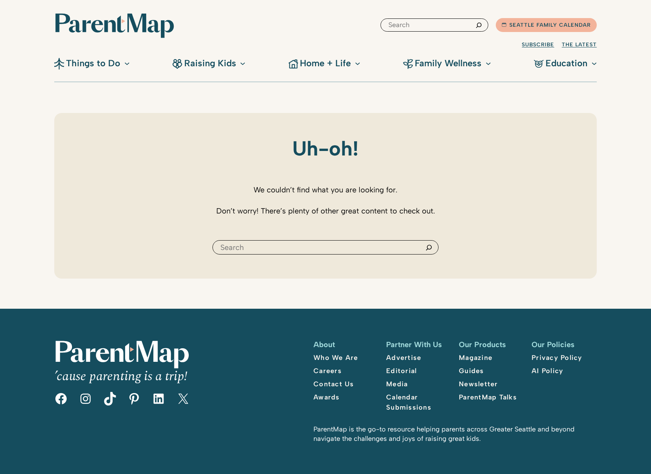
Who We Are (335, 358)
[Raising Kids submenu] (242, 63)
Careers (327, 371)
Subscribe (538, 44)
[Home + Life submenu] (357, 63)
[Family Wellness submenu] (488, 63)
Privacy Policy (557, 358)
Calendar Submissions (408, 402)
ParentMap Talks (488, 397)
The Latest (579, 44)
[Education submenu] (594, 63)
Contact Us (333, 384)
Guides (471, 371)
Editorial (401, 371)
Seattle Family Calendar (550, 25)
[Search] (478, 25)
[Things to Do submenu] (127, 63)
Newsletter (478, 384)
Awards (326, 397)
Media (397, 384)
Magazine (475, 358)
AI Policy (547, 371)
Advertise (403, 358)
